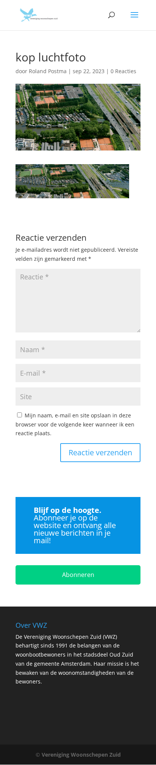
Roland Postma (48, 71)
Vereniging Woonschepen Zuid (81, 754)
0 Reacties (123, 71)
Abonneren (78, 575)
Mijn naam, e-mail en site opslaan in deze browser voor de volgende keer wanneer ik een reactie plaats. (75, 424)
